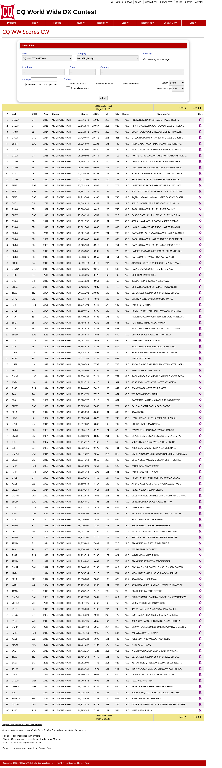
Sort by (165, 82)
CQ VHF (188, 2)
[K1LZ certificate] (200, 484)
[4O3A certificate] (200, 382)
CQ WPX (138, 2)
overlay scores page (159, 59)
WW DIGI (199, 2)
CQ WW (128, 2)
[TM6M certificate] (200, 525)
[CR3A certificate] (200, 138)
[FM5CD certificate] (200, 698)
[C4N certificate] (200, 442)
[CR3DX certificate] (200, 269)
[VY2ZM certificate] (200, 680)
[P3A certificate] (200, 317)
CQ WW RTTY (151, 2)
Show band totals (104, 83)
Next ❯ (183, 107)
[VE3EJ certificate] (200, 490)
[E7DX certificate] (200, 615)
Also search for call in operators (41, 84)
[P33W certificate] (200, 132)
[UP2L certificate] (200, 311)
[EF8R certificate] (200, 144)
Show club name (130, 83)
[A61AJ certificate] (200, 531)
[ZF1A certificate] (200, 323)
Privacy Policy (84, 763)
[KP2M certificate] (200, 645)
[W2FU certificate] (200, 585)
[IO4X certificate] (200, 692)
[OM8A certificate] (200, 567)
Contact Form (45, 748)
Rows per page (164, 88)
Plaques (57, 22)
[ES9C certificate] (200, 436)
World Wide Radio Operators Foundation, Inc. (40, 763)
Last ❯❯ (197, 107)
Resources (147, 22)
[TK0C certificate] (200, 293)
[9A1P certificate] (200, 609)
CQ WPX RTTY (166, 2)
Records (101, 22)
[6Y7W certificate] (200, 669)
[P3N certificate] (200, 173)
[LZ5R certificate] (200, 418)
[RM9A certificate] (200, 376)
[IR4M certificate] (200, 573)
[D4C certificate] (200, 203)
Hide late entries (78, 83)
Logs (124, 22)
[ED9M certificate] (200, 334)
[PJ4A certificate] (200, 305)
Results (79, 22)
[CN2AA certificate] (200, 120)
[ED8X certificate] (200, 191)
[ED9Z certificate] (200, 287)
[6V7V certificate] (200, 299)
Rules (34, 22)
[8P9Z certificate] (200, 358)
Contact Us (169, 22)
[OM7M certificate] (200, 454)
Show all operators (79, 88)
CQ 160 (179, 2)
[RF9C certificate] (200, 513)
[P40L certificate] (200, 275)
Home (13, 22)
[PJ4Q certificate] (200, 388)
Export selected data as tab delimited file (22, 724)
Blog (192, 22)
